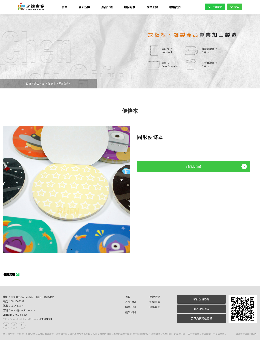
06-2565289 (17, 301)
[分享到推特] (6, 325)
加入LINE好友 (201, 308)
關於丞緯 (154, 296)
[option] (66, 189)
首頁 (28, 83)
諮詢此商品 (193, 166)
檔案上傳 (130, 307)
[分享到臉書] (14, 325)
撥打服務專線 (201, 299)
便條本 (52, 83)
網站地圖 (130, 312)
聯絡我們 (154, 307)
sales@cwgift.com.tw (23, 310)
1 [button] (61, 250)
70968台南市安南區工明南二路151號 (32, 297)
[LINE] (243, 308)
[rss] (22, 325)
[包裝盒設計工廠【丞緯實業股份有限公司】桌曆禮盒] (130, 51)
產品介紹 (39, 83)
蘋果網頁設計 (45, 319)
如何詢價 (154, 301)
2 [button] (66, 250)
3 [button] (71, 250)
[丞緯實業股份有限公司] (31, 6)
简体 (236, 6)
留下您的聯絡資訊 (201, 318)
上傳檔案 (216, 6)
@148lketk (21, 314)
